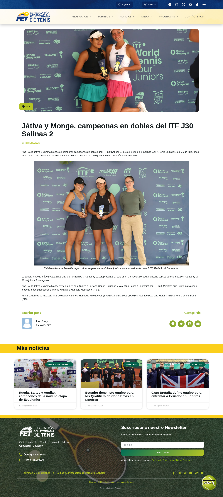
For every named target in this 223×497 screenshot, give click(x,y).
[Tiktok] (197, 5)
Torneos (104, 16)
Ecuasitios (119, 488)
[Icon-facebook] (173, 473)
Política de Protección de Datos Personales (172, 460)
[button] (172, 323)
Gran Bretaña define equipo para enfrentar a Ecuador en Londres (176, 394)
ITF (28, 106)
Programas (167, 16)
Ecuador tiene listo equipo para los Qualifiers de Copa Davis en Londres (109, 396)
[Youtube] (190, 5)
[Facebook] (170, 5)
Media (145, 16)
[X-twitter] (184, 5)
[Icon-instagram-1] (179, 473)
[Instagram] (177, 5)
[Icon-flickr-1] (204, 5)
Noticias (125, 16)
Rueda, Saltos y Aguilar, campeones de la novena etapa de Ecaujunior (43, 396)
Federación (80, 16)
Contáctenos (194, 16)
